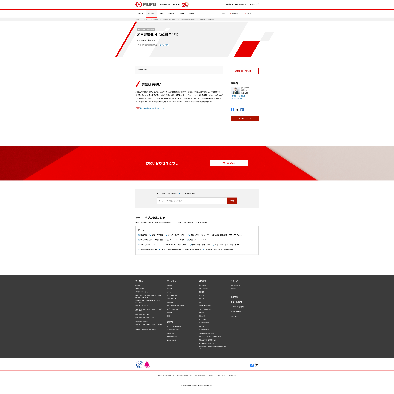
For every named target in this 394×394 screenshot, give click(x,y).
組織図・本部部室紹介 (205, 305)
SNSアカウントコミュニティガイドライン (210, 336)
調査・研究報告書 (172, 295)
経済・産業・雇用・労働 (146, 29)
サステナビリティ (204, 329)
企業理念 (201, 295)
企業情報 (202, 281)
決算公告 (201, 312)
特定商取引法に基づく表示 (206, 333)
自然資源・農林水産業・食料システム (145, 329)
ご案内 (170, 322)
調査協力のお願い (172, 340)
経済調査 (155, 19)
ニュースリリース (236, 285)
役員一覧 (201, 299)
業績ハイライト (203, 316)
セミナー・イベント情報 (174, 326)
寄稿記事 (169, 312)
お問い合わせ (236, 311)
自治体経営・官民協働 (141, 321)
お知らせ (233, 288)
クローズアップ (171, 299)
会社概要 (201, 292)
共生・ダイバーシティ (141, 305)
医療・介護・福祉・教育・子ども (144, 317)
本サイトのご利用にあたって (166, 375)
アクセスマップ (203, 319)
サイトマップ (232, 375)
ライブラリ (146, 19)
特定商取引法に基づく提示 (184, 375)
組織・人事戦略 (139, 288)
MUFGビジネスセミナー (173, 330)
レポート (169, 288)
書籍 (168, 316)
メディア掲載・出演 (172, 309)
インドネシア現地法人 (205, 309)
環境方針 (201, 326)
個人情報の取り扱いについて (207, 343)
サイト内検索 (236, 302)
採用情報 (191, 13)
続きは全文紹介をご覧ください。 (152, 108)
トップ (137, 19)
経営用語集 (170, 302)
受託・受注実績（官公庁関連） (175, 305)
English (234, 316)
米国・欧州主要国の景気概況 (188, 19)
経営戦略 (137, 285)
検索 (232, 201)
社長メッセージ (203, 288)
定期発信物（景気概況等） (169, 19)
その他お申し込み (172, 336)
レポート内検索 (237, 306)
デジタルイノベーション (142, 292)
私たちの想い (202, 285)
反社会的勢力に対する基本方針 (207, 340)
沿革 (200, 302)
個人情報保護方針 (204, 323)
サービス (139, 281)
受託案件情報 (171, 333)
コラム (169, 292)
